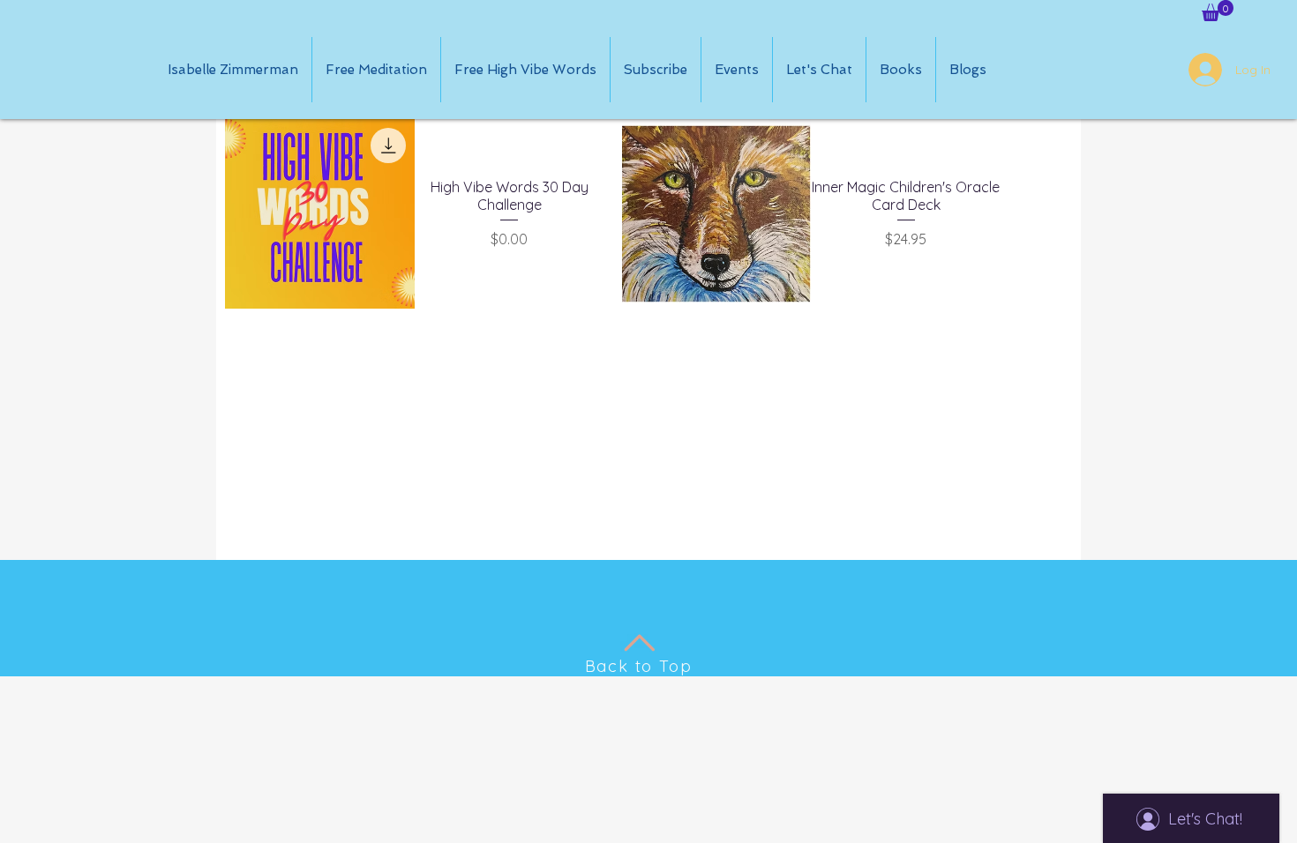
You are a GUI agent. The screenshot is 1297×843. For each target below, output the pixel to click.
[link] (1217, 10)
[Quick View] (320, 214)
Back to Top (639, 666)
